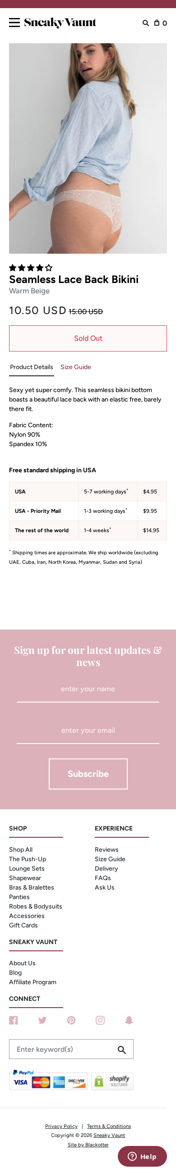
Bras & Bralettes (31, 887)
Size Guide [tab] (75, 367)
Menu (14, 21)
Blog (15, 973)
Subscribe (88, 773)
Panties (19, 897)
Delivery (106, 868)
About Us (22, 963)
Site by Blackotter (88, 1144)
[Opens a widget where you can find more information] (142, 1157)
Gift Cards (23, 925)
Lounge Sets (27, 868)
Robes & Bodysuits (35, 906)
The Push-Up (27, 859)
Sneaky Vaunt (109, 1135)
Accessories (27, 916)
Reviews (107, 850)
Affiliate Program (32, 982)
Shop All (20, 850)
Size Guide (110, 859)
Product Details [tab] (31, 367)
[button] (31, 268)
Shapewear (25, 878)
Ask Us (105, 887)
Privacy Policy (61, 1126)
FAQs (103, 878)
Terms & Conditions (109, 1126)
